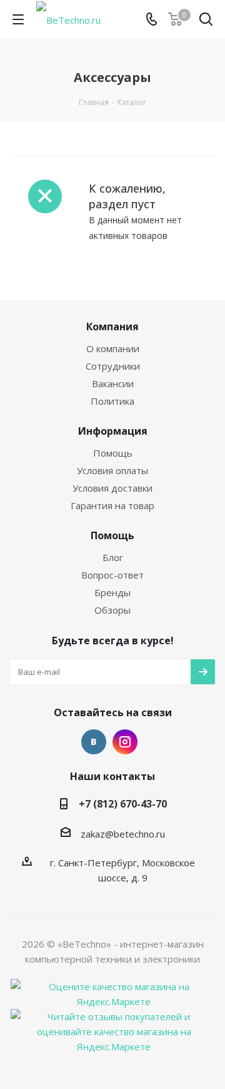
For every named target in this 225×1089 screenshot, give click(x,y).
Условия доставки (112, 488)
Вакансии (113, 383)
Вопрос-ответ (112, 575)
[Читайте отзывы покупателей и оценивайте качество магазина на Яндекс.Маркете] (114, 1030)
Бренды (112, 592)
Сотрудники (113, 366)
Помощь (112, 453)
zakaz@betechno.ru (123, 834)
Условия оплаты (112, 470)
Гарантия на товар (112, 505)
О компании (112, 348)
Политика (112, 401)
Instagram (125, 741)
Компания (112, 326)
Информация (113, 431)
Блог (112, 557)
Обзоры (112, 610)
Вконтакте (93, 741)
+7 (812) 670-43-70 (123, 804)
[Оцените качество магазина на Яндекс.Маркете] (114, 992)
